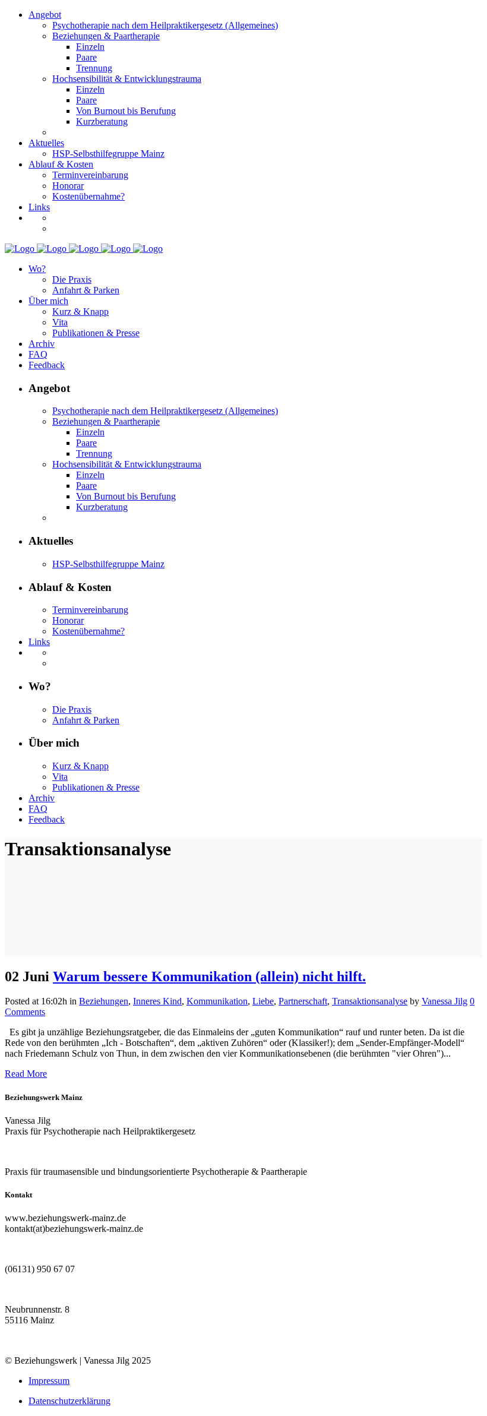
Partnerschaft (303, 1001)
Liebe (263, 1001)
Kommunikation (217, 1001)
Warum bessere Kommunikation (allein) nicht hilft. (209, 976)
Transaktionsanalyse (369, 1001)
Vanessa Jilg (444, 1001)
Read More (26, 1074)
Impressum (49, 1381)
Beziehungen (103, 1001)
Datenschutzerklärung (69, 1401)
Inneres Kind (157, 1001)
